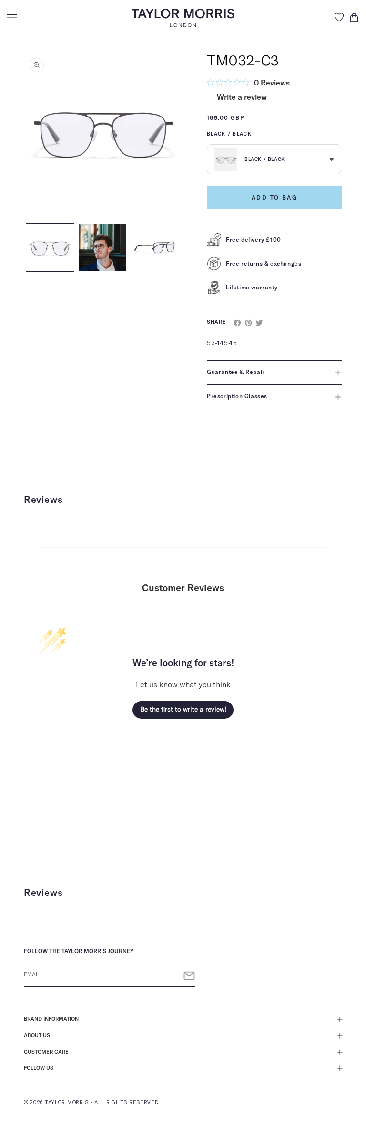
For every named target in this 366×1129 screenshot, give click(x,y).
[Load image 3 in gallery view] (155, 247)
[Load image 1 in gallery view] (50, 247)
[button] (11, 17)
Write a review (242, 97)
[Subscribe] (189, 976)
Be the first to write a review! (183, 709)
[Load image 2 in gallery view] (102, 247)
